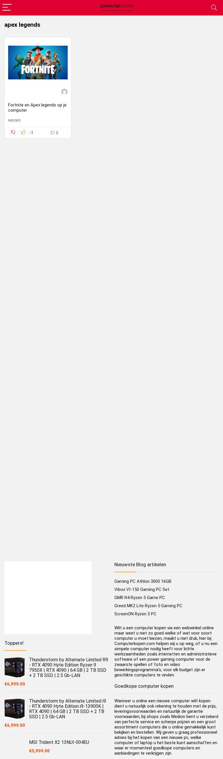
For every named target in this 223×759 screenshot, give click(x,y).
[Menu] (7, 7)
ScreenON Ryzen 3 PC (135, 614)
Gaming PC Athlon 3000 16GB (142, 581)
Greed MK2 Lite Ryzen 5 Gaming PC (148, 605)
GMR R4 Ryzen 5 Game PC (139, 597)
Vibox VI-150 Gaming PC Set (141, 589)
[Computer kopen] (64, 92)
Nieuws (14, 120)
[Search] (214, 7)
